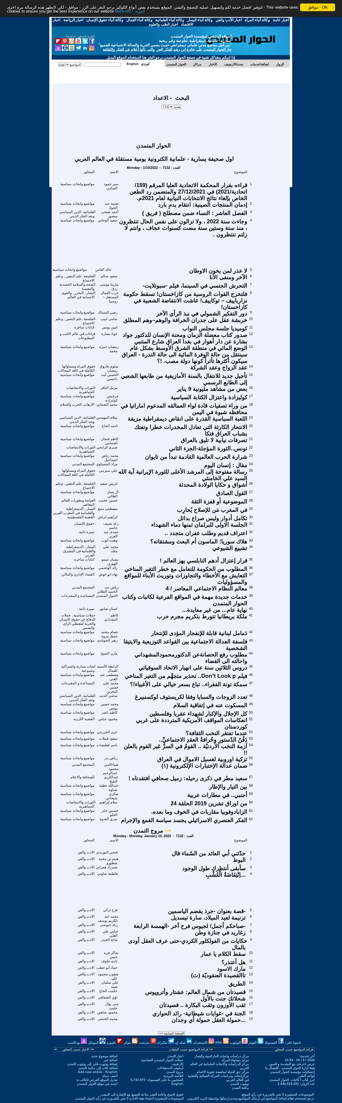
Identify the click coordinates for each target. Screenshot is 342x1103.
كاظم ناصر (109, 712)
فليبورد (112, 1042)
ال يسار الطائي (112, 494)
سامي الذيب (108, 696)
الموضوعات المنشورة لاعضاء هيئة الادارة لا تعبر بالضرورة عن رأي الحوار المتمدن (129, 1098)
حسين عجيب (108, 500)
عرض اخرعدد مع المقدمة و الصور (292, 1064)
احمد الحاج (109, 426)
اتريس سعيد (108, 483)
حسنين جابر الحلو (109, 813)
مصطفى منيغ (107, 509)
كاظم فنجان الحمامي (109, 441)
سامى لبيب (109, 319)
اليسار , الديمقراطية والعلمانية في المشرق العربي (79, 551)
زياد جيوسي (108, 925)
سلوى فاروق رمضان (109, 368)
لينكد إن (180, 1042)
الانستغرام (201, 1042)
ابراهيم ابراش (107, 517)
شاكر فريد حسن (111, 955)
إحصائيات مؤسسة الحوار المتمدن (292, 1072)
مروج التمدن (148, 830)
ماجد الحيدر (109, 940)
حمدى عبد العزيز (111, 534)
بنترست (145, 1042)
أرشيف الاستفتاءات (170, 1068)
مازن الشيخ (109, 653)
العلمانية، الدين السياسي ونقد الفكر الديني (77, 214)
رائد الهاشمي (107, 568)
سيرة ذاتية (86, 532)
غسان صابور (108, 609)
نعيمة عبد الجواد (111, 205)
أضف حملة (109, 1076)
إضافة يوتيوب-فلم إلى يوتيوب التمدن (92, 1064)
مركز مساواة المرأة (235, 1060)
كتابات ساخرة (84, 327)
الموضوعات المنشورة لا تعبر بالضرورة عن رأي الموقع (278, 1094)
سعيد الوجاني (107, 220)
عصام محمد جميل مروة (109, 634)
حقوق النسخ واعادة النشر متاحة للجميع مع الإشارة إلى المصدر (142, 1094)
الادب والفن (85, 852)
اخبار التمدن (175, 1056)
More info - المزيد (130, 11)
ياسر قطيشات (107, 745)
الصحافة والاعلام (82, 777)
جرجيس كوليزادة (111, 398)
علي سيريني (108, 470)
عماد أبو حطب (107, 967)
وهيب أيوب (109, 540)
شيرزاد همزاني (106, 867)
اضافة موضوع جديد (104, 1056)
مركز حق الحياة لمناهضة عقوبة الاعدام (223, 1072)
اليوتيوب (236, 1042)
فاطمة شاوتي (107, 874)
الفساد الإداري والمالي (78, 574)
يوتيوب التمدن (239, 1084)
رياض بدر (110, 758)
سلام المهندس (106, 417)
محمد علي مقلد (110, 549)
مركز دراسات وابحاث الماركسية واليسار (221, 1056)
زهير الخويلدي (107, 640)
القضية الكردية (83, 719)
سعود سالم (109, 276)
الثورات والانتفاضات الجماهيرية (80, 390)
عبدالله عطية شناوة (108, 787)
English (177, 1084)
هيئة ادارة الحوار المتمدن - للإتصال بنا (290, 1068)
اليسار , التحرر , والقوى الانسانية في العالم (78, 295)
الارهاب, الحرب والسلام (77, 404)
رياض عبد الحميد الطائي (107, 589)
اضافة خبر (110, 1060)
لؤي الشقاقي (107, 997)
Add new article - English (97, 1072)
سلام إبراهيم (108, 802)
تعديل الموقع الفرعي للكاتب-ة (97, 1080)
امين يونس (109, 327)
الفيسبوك (271, 1042)
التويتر (253, 1042)
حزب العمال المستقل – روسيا (109, 297)
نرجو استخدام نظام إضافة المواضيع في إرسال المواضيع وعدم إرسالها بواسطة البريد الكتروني (250, 1098)
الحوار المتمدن (106, 596)
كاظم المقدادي (111, 617)
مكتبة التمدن (240, 1088)
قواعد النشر (307, 1076)
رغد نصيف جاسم (110, 525)
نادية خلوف (109, 961)
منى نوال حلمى (111, 1006)
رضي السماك (107, 312)
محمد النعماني (106, 404)
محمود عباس (107, 719)
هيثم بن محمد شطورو (108, 861)
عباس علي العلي (110, 933)
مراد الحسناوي (106, 464)
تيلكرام (163, 1042)
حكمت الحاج (108, 991)
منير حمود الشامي (111, 186)
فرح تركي (110, 910)
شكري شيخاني (112, 796)
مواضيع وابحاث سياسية (77, 184)
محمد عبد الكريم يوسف (108, 918)
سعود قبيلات (108, 738)
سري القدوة (108, 819)
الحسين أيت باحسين (109, 377)
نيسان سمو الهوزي (110, 561)
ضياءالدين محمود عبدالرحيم (110, 768)
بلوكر (128, 1042)
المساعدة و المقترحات (77, 596)
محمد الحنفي (107, 1019)
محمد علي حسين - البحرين (110, 687)
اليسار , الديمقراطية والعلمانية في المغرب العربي (74, 511)
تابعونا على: (293, 1042)
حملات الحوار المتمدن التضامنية (162, 1060)
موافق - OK (318, 7)
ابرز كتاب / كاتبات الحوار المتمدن (292, 1080)
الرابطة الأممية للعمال (107, 668)
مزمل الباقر (109, 388)
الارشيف (177, 1064)
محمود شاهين (107, 1012)
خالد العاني (103, 269)
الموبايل (94, 1042)
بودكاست (74, 1042)
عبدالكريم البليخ (111, 779)
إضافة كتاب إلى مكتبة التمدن (97, 1068)
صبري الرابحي (107, 447)
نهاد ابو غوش (108, 574)
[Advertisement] (171, 123)
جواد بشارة (109, 334)
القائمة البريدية (173, 1076)
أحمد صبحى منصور (109, 214)
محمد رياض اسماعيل (109, 458)
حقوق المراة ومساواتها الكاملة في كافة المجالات (76, 368)
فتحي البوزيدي (106, 852)
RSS (219, 1042)
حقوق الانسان (84, 523)
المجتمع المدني (83, 464)
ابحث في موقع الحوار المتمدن (97, 1084)
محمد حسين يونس (109, 706)
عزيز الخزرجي (107, 732)
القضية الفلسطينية (80, 517)
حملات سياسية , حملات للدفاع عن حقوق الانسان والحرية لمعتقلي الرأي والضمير (77, 621)
